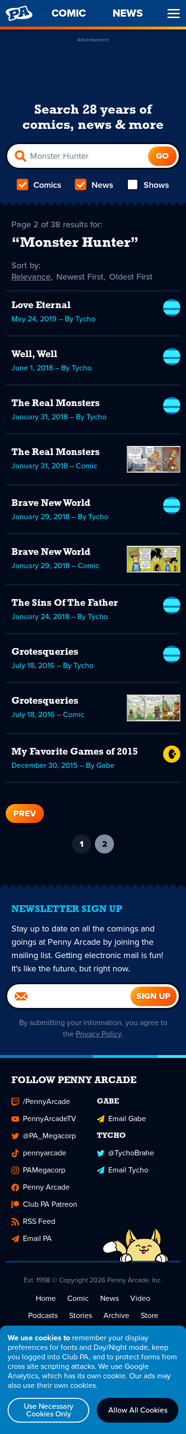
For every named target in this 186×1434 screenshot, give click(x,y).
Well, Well (34, 354)
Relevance (31, 276)
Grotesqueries (44, 652)
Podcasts (43, 1315)
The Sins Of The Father (64, 603)
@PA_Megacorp (49, 1135)
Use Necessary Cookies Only (48, 1410)
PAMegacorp (44, 1169)
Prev (24, 813)
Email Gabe (127, 1118)
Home (46, 1298)
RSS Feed (39, 1221)
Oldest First (131, 276)
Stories (80, 1315)
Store (149, 1315)
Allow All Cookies (137, 1410)
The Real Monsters (55, 403)
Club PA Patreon (50, 1204)
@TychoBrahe (131, 1152)
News (103, 185)
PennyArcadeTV (49, 1118)
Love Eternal (41, 305)
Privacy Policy (98, 1033)
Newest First (79, 276)
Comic (78, 1298)
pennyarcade (44, 1152)
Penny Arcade (46, 1187)
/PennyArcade (46, 1101)
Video (140, 1298)
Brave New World (51, 503)
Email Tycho (128, 1169)
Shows (156, 185)
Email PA (37, 1238)
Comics (47, 185)
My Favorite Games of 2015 (74, 752)
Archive (116, 1315)
